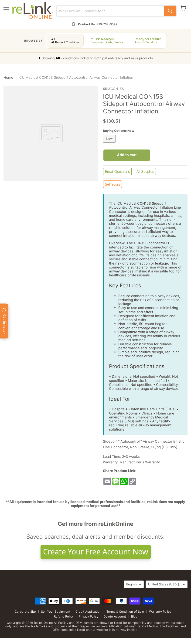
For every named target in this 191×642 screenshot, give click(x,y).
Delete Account (114, 616)
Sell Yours (112, 184)
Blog (134, 616)
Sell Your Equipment (55, 611)
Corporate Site (25, 611)
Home (8, 77)
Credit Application (88, 611)
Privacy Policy (88, 616)
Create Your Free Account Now (95, 552)
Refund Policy (64, 616)
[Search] (170, 11)
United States (164, 584)
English (131, 584)
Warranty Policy (160, 611)
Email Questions (117, 171)
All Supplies (145, 171)
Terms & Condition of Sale (125, 611)
